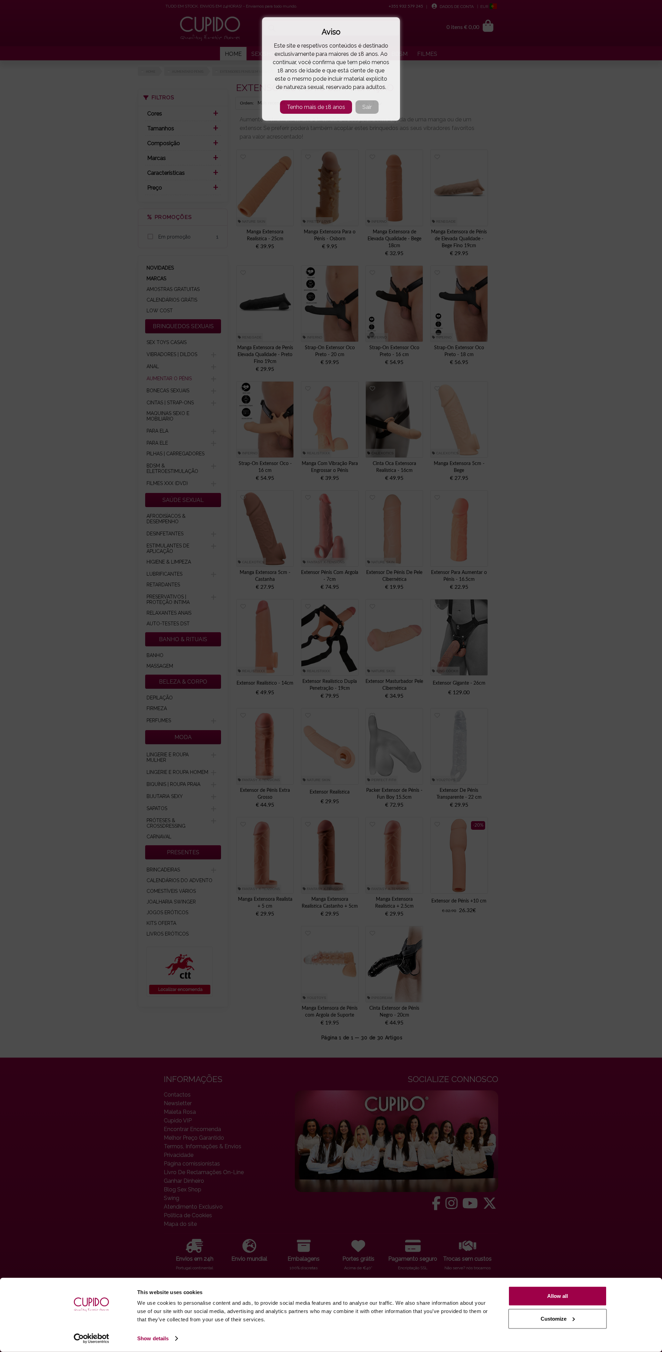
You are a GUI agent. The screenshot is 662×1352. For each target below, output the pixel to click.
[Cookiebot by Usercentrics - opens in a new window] (91, 1338)
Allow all (557, 1296)
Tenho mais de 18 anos (316, 107)
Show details (153, 1338)
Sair (367, 107)
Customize (553, 1318)
